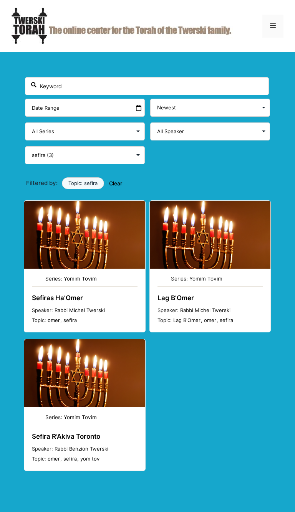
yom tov (89, 459)
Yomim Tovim (80, 279)
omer (54, 320)
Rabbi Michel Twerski (80, 310)
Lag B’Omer (175, 298)
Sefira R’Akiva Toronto (66, 436)
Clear (115, 183)
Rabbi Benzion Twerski (81, 449)
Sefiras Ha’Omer (57, 298)
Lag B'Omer (187, 320)
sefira (70, 320)
